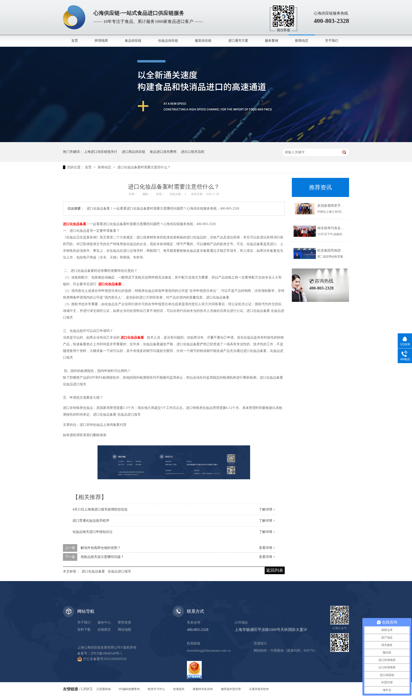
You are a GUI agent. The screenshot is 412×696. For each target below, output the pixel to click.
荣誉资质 (124, 622)
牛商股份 (277, 650)
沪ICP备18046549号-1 (106, 653)
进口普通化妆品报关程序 (90, 520)
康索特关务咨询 (203, 689)
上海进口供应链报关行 (100, 152)
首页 (74, 40)
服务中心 (104, 622)
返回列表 (274, 570)
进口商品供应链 (133, 152)
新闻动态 (301, 40)
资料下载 (84, 629)
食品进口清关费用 (163, 152)
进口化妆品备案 (93, 571)
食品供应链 (133, 40)
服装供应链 (203, 40)
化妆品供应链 (168, 40)
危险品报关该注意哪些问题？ (102, 557)
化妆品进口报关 (119, 571)
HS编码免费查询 (129, 689)
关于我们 (331, 40)
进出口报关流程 (192, 152)
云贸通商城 (103, 689)
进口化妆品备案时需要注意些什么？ (144, 167)
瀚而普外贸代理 (231, 689)
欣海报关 (179, 689)
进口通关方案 (238, 40)
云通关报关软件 (259, 689)
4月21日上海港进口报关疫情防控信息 (100, 509)
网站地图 (124, 629)
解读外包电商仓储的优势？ (101, 548)
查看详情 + (267, 548)
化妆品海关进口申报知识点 (92, 532)
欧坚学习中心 (156, 689)
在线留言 (104, 629)
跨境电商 (101, 40)
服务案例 (271, 40)
